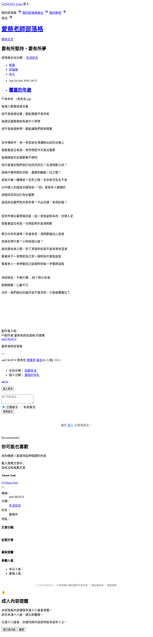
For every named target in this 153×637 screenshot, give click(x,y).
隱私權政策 (97, 585)
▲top (4, 381)
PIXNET (48, 585)
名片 (12, 74)
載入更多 (8, 388)
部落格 (13, 69)
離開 (21, 629)
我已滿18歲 (9, 629)
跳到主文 (7, 39)
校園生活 (31, 370)
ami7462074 (8, 339)
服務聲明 (112, 585)
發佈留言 (8, 411)
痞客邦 (31, 360)
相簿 (12, 65)
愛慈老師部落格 (22, 29)
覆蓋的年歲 (20, 89)
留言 (39, 360)
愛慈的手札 (32, 375)
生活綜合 (32, 57)
